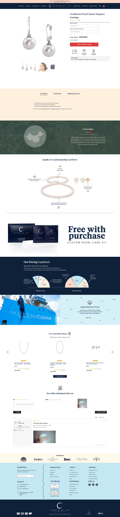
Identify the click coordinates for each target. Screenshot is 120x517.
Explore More (93, 6)
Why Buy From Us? (74, 474)
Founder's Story (73, 472)
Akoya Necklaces (55, 489)
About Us (72, 470)
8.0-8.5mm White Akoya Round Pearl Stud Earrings (95, 347)
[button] (75, 20)
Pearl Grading (73, 488)
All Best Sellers (60, 376)
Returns (52, 474)
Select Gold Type (73, 23)
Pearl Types (72, 486)
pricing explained (74, 40)
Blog (71, 478)
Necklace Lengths (74, 492)
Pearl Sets (85, 6)
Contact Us (52, 470)
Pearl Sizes (72, 490)
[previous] (7, 352)
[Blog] (97, 484)
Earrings (28, 6)
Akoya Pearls (92, 472)
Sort (96, 417)
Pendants (43, 6)
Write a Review (102, 413)
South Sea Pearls (93, 476)
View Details (93, 59)
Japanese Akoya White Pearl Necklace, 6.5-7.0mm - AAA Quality (59, 347)
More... (71, 494)
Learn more (89, 317)
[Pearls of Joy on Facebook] (89, 484)
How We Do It (73, 476)
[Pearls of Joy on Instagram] (93, 484)
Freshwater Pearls (93, 478)
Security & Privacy (54, 476)
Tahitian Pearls (92, 474)
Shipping (52, 472)
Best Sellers (36, 6)
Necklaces (21, 6)
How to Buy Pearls (74, 484)
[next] (112, 352)
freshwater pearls (55, 108)
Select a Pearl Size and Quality (76, 29)
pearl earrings (46, 108)
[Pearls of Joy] (60, 6)
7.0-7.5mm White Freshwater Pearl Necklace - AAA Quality (23, 347)
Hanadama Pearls (93, 470)
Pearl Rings (77, 6)
